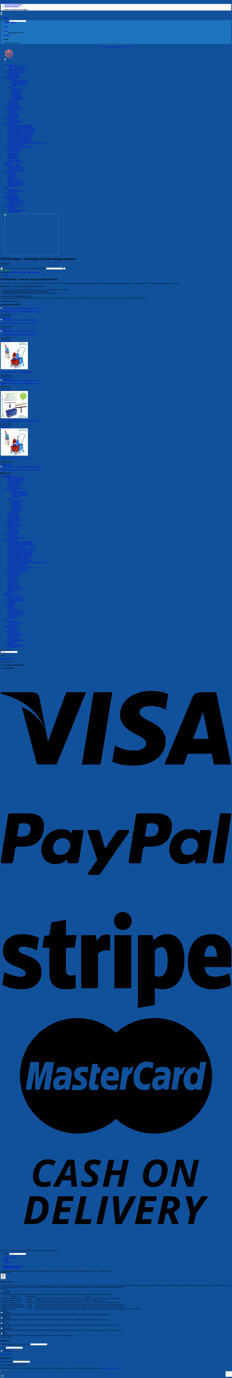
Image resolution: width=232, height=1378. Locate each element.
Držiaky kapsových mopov (20, 81)
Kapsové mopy (16, 93)
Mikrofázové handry (14, 160)
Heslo (3, 1347)
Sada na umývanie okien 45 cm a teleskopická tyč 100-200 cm (20, 311)
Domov (105, 47)
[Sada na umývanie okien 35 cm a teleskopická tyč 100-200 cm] (21, 467)
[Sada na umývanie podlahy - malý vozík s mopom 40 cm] (19, 331)
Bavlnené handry (13, 158)
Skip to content (5, 1)
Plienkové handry (13, 580)
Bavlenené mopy (17, 91)
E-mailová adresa (7, 1361)
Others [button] (3, 1332)
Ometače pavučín (13, 117)
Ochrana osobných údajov (13, 5)
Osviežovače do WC (14, 212)
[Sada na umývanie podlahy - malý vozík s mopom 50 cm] (19, 320)
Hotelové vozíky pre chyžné (17, 72)
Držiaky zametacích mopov (20, 84)
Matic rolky (11, 616)
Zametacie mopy (17, 96)
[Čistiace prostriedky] (8, 13)
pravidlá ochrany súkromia (110, 1368)
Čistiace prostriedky (10, 124)
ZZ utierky (11, 174)
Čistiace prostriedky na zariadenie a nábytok (22, 129)
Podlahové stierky (13, 105)
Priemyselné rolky (13, 186)
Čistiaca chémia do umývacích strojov (20, 137)
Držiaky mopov (12, 79)
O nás (6, 27)
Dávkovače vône (13, 638)
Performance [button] (5, 1316)
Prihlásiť (17, 1351)
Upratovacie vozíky (10, 65)
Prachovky (11, 578)
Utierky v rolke (12, 175)
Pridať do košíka (5, 270)
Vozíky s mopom (13, 120)
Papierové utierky (9, 172)
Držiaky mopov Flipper (19, 82)
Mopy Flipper (16, 94)
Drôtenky (11, 590)
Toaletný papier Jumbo (15, 169)
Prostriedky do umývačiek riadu (18, 569)
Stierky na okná (13, 110)
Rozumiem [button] (110, 1271)
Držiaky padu (16, 86)
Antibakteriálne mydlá (15, 191)
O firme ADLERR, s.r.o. (7, 659)
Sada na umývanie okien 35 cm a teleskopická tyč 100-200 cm (20, 470)
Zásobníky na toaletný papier (17, 201)
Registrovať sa (5, 1371)
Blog (5, 31)
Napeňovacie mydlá (14, 624)
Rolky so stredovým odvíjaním (17, 184)
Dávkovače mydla (13, 203)
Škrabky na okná (13, 115)
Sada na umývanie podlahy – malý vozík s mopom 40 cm (18, 334)
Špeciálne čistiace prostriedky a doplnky (21, 146)
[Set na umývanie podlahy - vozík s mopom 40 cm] (14, 369)
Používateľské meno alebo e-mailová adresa (15, 1344)
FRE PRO (126, 47)
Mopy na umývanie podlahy (12, 77)
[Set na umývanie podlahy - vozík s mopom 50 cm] (14, 455)
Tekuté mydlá (12, 189)
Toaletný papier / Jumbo (12, 165)
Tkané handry (12, 155)
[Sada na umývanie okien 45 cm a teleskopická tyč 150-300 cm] (14, 418)
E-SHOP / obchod (10, 22)
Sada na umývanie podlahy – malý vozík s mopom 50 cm (18, 323)
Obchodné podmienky (11, 6)
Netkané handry (13, 156)
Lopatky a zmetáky (14, 521)
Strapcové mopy (17, 100)
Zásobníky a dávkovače (11, 198)
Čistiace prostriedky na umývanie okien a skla (22, 550)
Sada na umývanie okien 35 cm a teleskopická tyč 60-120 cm (20, 383)
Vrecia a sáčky (9, 193)
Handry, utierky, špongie (11, 150)
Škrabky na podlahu (14, 519)
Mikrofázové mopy (18, 89)
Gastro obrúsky (13, 179)
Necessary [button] (4, 1289)
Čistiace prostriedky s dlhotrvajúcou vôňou (21, 131)
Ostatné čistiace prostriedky (17, 148)
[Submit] (1, 654)
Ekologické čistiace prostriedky (18, 564)
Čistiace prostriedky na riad (16, 547)
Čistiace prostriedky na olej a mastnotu (20, 132)
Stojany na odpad (13, 75)
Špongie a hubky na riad (15, 162)
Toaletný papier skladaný (16, 170)
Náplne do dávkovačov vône (17, 210)
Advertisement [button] (5, 1327)
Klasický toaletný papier (15, 167)
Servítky (10, 177)
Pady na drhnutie (13, 106)
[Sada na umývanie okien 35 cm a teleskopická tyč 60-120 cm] (21, 380)
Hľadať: (6, 1254)
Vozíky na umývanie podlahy (17, 67)
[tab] (117, 275)
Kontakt (7, 35)
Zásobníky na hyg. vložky (16, 205)
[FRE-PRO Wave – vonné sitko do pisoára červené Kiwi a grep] (8, 58)
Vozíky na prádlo (13, 74)
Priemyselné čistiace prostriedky (18, 139)
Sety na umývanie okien (15, 122)
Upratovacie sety (9, 118)
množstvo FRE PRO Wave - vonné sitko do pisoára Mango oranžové (24, 268)
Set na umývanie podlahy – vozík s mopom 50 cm (16, 458)
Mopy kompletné (13, 103)
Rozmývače (11, 112)
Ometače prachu (13, 523)
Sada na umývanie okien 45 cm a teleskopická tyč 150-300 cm (20, 421)
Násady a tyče (12, 101)
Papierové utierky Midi (15, 181)
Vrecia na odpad (13, 194)
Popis (6, 275)
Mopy (10, 87)
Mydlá (6, 187)
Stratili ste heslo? (6, 1354)
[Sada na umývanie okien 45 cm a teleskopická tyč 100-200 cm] (21, 308)
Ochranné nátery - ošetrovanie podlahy (20, 141)
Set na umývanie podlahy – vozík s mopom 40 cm (16, 372)
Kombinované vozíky (14, 70)
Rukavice (7, 163)
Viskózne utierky (13, 153)
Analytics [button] (4, 1321)
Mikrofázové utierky (14, 151)
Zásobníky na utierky (14, 200)
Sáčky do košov (13, 196)
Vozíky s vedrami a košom (16, 68)
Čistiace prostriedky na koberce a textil (20, 134)
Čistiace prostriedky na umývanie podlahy (21, 125)
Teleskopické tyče (14, 113)
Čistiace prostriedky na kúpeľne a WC (20, 127)
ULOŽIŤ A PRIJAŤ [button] (6, 1337)
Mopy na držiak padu (18, 98)
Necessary (6, 1291)
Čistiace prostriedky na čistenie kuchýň (20, 136)
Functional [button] (4, 1311)
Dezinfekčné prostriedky (16, 144)
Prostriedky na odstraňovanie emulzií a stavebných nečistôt (27, 143)
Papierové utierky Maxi (15, 182)
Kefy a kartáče (12, 592)
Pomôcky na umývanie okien (13, 108)
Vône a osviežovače (115, 47)
